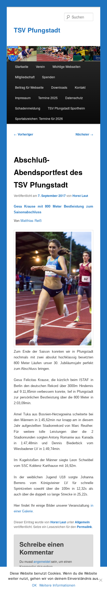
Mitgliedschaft (25, 77)
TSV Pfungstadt (37, 29)
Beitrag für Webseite (29, 87)
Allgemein (82, 522)
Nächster (84, 134)
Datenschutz (74, 97)
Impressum (23, 97)
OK (34, 585)
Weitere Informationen (57, 585)
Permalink (84, 526)
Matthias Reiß (31, 220)
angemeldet (42, 561)
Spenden (48, 77)
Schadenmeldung (27, 108)
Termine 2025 (48, 97)
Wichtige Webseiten (66, 66)
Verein (40, 66)
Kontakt (80, 87)
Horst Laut (80, 195)
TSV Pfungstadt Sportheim (66, 108)
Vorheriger (23, 134)
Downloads (59, 87)
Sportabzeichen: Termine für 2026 (39, 118)
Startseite (21, 66)
